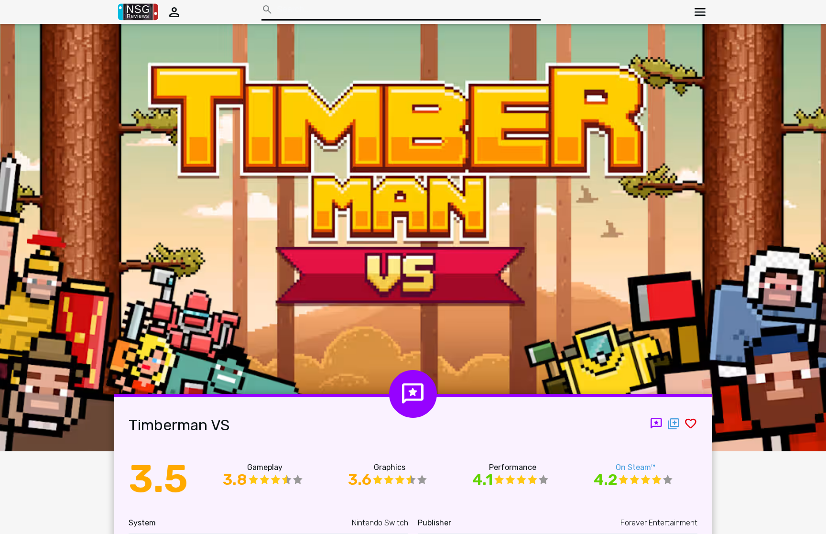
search (267, 9)
